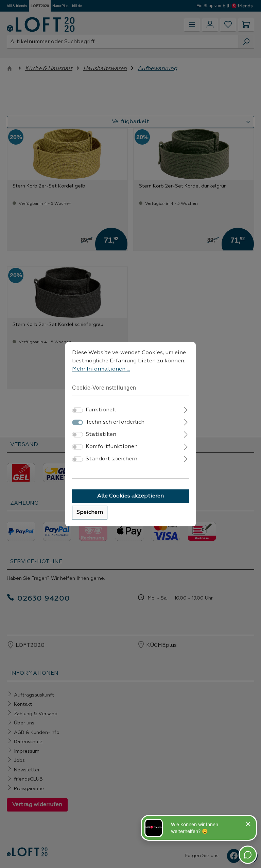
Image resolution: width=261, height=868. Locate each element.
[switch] (77, 410)
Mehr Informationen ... (101, 369)
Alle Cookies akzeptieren (130, 496)
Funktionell (101, 410)
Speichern (89, 512)
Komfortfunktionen (112, 446)
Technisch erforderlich (115, 422)
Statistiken (101, 434)
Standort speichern (111, 459)
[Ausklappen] (185, 409)
